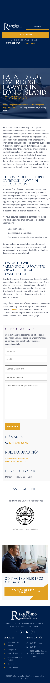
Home (5, 105)
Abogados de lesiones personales (21, 105)
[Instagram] (33, 632)
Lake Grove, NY (32, 43)
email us (13, 309)
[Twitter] (22, 632)
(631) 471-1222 (13, 43)
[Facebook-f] (16, 632)
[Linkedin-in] (27, 632)
